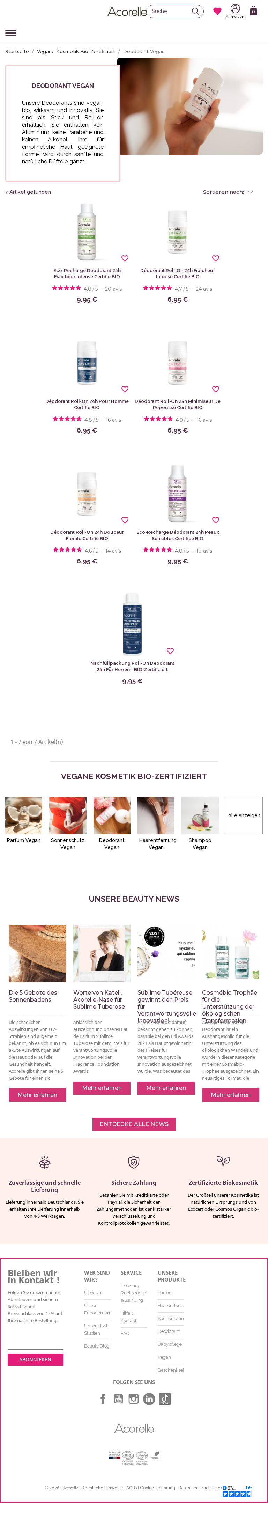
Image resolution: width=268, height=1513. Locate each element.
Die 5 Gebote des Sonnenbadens (33, 996)
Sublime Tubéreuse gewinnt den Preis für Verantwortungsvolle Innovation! (166, 1006)
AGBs (131, 1487)
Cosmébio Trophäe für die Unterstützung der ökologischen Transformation (229, 1006)
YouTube (118, 1399)
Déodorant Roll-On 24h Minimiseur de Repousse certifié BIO (178, 404)
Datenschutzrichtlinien (200, 1487)
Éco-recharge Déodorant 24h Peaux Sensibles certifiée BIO (177, 535)
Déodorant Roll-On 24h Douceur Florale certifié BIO (87, 535)
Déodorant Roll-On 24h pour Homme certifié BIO (87, 404)
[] (197, 11)
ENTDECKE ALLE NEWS (134, 1124)
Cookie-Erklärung (157, 1487)
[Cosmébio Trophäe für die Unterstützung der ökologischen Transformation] (231, 953)
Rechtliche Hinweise (102, 1487)
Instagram (134, 1399)
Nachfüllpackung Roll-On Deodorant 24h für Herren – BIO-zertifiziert (132, 666)
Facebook (103, 1399)
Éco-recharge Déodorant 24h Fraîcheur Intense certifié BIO (87, 273)
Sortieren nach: (224, 192)
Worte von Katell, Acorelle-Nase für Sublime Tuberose (99, 999)
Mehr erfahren (37, 1095)
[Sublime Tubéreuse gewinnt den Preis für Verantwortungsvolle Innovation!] (166, 953)
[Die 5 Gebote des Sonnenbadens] (37, 953)
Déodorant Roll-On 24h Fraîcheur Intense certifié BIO (177, 273)
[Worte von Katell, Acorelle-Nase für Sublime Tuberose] (102, 953)
